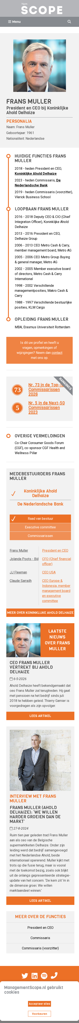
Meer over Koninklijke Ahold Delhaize (40, 612)
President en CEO (55, 551)
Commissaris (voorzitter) (40, 948)
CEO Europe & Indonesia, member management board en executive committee (56, 591)
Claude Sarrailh (21, 581)
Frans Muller (19, 551)
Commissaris (40, 938)
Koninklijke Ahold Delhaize (36, 174)
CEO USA (49, 572)
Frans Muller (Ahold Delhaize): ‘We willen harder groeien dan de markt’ (35, 814)
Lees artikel (40, 716)
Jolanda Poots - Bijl (24, 559)
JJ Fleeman (18, 572)
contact (57, 353)
